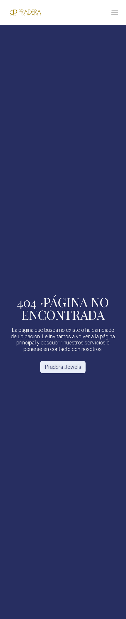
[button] (114, 12)
